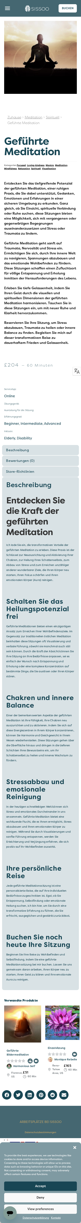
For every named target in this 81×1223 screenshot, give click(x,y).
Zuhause (14, 117)
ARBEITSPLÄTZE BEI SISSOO (40, 1122)
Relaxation (24, 168)
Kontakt (56, 1217)
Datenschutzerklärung (36, 1217)
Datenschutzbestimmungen (40, 1132)
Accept (40, 1186)
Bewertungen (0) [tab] (20, 461)
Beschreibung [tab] (17, 450)
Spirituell (52, 117)
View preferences (40, 1209)
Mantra (50, 165)
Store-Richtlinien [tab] (20, 472)
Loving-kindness (35, 165)
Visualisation (49, 168)
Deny (40, 1197)
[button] (75, 1147)
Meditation (33, 117)
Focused (21, 165)
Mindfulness (10, 168)
